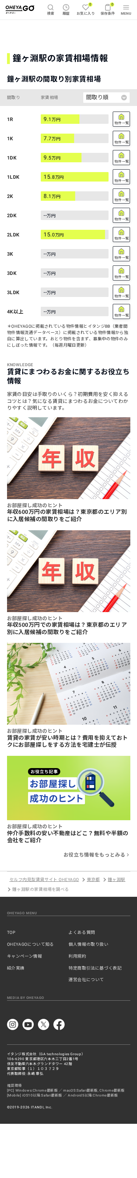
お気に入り (86, 8)
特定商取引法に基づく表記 (95, 968)
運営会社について (86, 979)
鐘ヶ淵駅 (116, 879)
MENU (126, 13)
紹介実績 (16, 968)
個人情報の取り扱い (88, 944)
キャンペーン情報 (24, 956)
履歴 (66, 13)
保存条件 (107, 8)
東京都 (93, 879)
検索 (50, 13)
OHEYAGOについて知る (30, 944)
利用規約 (77, 956)
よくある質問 (81, 932)
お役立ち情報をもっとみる (94, 855)
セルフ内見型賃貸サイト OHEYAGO (44, 879)
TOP (11, 932)
